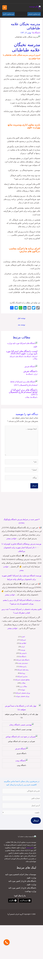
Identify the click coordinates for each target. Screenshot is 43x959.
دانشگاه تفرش (30, 371)
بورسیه (23, 650)
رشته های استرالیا (23, 670)
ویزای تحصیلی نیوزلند (22, 696)
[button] (4, 1)
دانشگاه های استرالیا (23, 660)
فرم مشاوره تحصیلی (34, 14)
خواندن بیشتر (11, 538)
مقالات (23, 683)
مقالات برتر (23, 686)
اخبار (23, 636)
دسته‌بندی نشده (23, 663)
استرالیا (23, 640)
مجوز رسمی (30, 847)
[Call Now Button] (7, 942)
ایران (23, 646)
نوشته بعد (21, 325)
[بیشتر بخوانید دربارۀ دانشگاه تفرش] (31, 366)
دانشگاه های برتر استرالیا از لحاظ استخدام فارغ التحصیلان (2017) (23, 392)
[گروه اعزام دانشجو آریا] (34, 7)
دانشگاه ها (23, 656)
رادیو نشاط (22, 666)
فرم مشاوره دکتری (8, 14)
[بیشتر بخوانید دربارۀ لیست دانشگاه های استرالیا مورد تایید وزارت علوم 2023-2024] (21, 345)
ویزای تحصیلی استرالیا (23, 693)
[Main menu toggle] (4, 7)
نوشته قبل (21, 318)
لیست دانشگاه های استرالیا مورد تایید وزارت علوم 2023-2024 (21, 352)
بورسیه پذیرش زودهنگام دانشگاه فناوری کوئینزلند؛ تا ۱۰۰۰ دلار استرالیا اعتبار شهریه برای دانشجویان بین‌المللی (21, 547)
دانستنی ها (23, 653)
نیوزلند (23, 690)
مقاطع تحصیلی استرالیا (22, 680)
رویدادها (22, 673)
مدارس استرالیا (22, 676)
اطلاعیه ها (23, 643)
